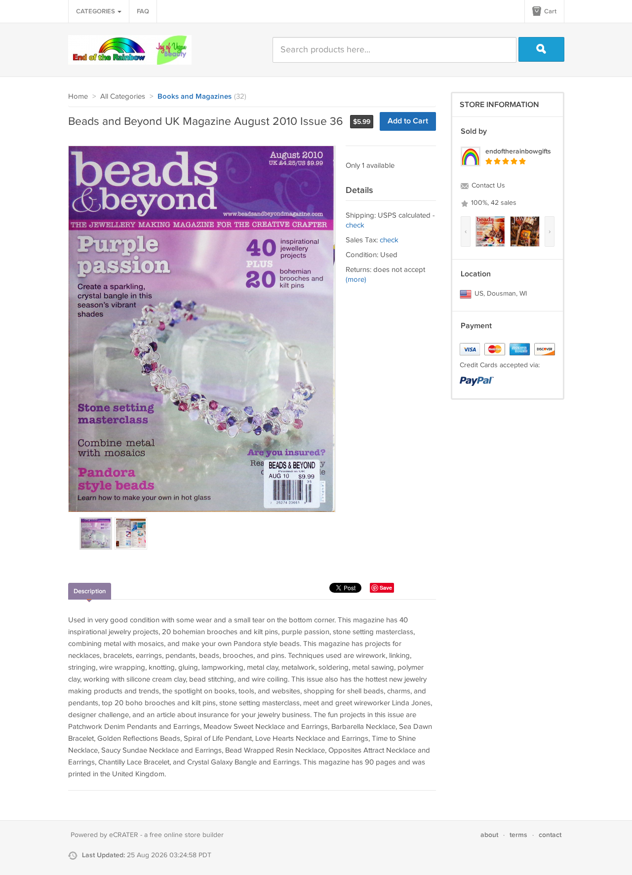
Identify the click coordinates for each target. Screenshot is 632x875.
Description (90, 591)
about (489, 835)
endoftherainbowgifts (518, 151)
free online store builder (187, 835)
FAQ (143, 11)
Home (78, 96)
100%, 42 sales (492, 203)
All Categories (122, 96)
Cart (549, 11)
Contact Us (487, 186)
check (355, 225)
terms (518, 835)
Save (386, 587)
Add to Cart (408, 121)
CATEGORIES (96, 11)
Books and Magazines (195, 96)
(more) (356, 279)
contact (550, 835)
